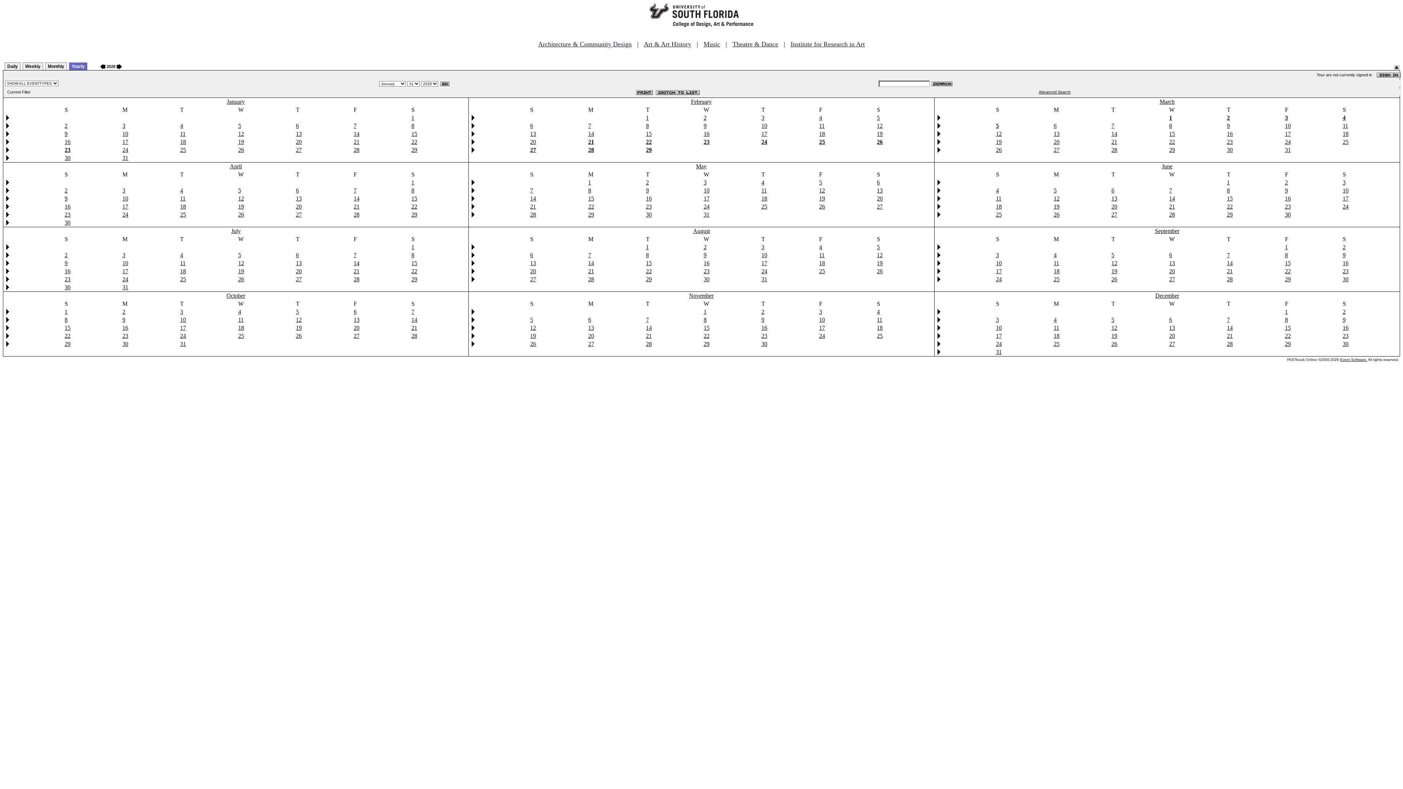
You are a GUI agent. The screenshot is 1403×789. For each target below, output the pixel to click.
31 (125, 158)
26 (241, 150)
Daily (12, 66)
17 (125, 142)
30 (68, 158)
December (1167, 296)
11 (183, 134)
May (701, 166)
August (701, 231)
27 (299, 150)
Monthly (56, 66)
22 (414, 142)
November (701, 296)
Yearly (78, 66)
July (236, 231)
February (701, 102)
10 (125, 134)
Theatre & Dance (755, 44)
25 (183, 150)
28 (357, 150)
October (236, 296)
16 (68, 142)
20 (299, 142)
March (1167, 102)
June (1167, 166)
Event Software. (1353, 360)
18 (183, 142)
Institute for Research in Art (828, 44)
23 (1230, 142)
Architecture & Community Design (585, 44)
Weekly (33, 66)
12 (241, 134)
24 (125, 150)
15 (414, 134)
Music (712, 44)
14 (357, 134)
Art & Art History (667, 44)
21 (357, 142)
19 (241, 142)
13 (299, 134)
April (236, 166)
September (1167, 231)
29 (414, 150)
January (236, 102)
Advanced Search (1055, 92)
